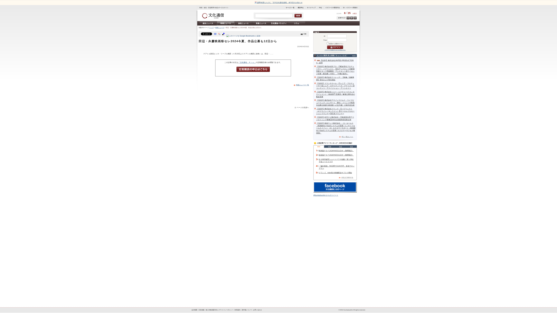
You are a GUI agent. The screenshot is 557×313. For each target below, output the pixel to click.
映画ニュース (225, 23)
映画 (329, 146)
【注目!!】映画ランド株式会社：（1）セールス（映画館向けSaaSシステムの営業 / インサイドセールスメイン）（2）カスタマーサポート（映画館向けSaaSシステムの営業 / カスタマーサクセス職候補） (336, 128)
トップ (211, 27)
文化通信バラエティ (279, 23)
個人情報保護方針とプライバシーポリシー (219, 310)
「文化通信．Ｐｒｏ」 (247, 62)
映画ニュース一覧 (302, 85)
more (354, 55)
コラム (296, 23)
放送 (340, 146)
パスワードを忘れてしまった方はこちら (335, 50)
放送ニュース (243, 23)
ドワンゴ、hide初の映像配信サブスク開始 (335, 173)
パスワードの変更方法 (332, 7)
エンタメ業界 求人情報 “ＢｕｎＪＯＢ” (332, 55)
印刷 (303, 34)
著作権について (247, 310)
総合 (318, 146)
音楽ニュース (261, 23)
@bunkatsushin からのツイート (325, 195)
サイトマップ (311, 7)
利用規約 (237, 310)
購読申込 (301, 7)
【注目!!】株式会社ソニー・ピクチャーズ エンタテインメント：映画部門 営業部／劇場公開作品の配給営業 (335, 94)
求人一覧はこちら (347, 137)
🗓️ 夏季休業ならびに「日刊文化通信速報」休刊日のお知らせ (278, 3)
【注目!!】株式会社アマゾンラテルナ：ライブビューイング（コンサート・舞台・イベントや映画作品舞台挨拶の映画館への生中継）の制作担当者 (335, 102)
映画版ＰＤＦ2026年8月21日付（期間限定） (336, 151)
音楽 (351, 146)
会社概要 (194, 310)
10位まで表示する (347, 177)
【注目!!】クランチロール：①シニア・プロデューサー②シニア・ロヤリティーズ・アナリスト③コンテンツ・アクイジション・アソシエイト (335, 85)
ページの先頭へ (303, 108)
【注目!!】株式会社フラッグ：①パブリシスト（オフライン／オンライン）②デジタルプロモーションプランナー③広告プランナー (335, 111)
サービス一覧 (290, 7)
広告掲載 (201, 310)
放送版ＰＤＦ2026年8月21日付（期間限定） (336, 155)
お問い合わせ (257, 310)
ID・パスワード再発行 (350, 7)
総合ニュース (208, 23)
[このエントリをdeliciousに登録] (224, 36)
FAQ (320, 7)
